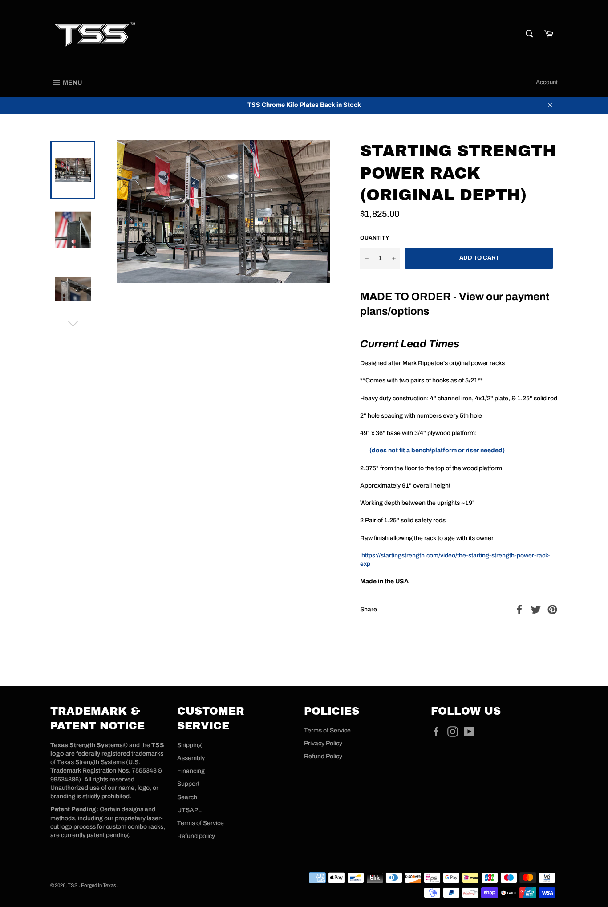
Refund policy (196, 836)
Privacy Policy (323, 743)
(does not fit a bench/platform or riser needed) (437, 450)
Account (547, 82)
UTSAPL (189, 810)
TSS (73, 885)
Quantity (374, 238)
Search (187, 797)
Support (188, 784)
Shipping (189, 745)
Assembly (191, 758)
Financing (191, 771)
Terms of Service (200, 823)
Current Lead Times (409, 344)
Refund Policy (323, 756)
